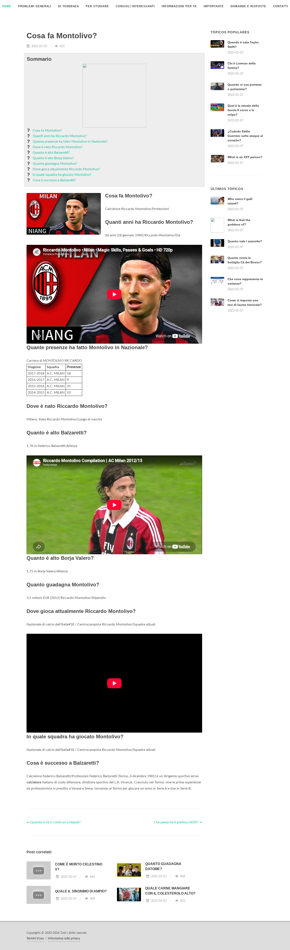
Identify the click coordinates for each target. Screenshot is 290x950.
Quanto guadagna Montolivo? (55, 163)
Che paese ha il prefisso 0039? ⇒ (178, 822)
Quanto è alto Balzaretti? (51, 152)
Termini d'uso (35, 938)
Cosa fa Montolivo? (47, 130)
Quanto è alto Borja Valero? (53, 158)
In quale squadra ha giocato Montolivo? (62, 174)
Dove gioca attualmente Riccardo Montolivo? (66, 169)
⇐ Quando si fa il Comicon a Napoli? (54, 822)
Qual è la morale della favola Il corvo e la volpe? (243, 110)
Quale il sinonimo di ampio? (81, 891)
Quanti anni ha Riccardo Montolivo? (60, 136)
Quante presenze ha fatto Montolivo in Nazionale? (70, 141)
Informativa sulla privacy (64, 938)
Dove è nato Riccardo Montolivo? (58, 147)
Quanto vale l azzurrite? (245, 241)
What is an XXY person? (245, 157)
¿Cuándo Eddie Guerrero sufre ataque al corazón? (245, 136)
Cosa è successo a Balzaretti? (54, 180)
